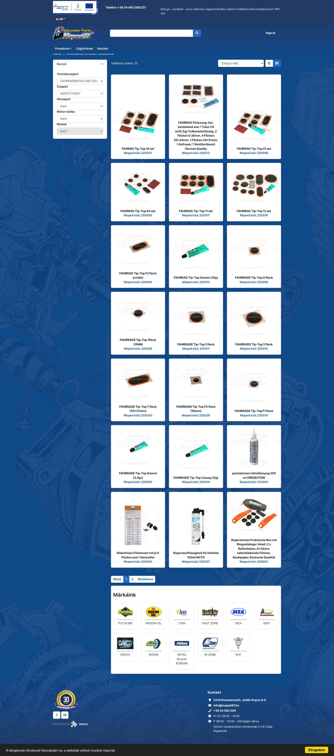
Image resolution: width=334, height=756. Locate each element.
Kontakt (102, 48)
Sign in (270, 33)
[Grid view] (277, 63)
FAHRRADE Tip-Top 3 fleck (254, 344)
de (61, 19)
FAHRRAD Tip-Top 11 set (196, 211)
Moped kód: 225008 (254, 282)
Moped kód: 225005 (138, 215)
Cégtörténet (84, 48)
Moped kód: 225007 (138, 153)
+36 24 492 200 (224, 710)
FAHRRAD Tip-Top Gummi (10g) (196, 277)
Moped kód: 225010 (254, 415)
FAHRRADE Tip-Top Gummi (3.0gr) (138, 475)
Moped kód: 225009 (138, 282)
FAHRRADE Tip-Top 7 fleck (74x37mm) (138, 409)
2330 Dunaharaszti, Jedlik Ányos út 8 (239, 700)
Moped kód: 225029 (138, 348)
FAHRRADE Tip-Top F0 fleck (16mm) (196, 409)
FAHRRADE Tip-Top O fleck (254, 277)
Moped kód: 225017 (196, 215)
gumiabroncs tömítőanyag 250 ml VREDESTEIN (254, 475)
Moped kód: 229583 (254, 561)
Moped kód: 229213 (196, 153)
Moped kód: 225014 (196, 482)
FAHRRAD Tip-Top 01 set (254, 149)
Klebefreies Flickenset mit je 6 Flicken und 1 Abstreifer (138, 555)
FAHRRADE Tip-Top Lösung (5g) (195, 477)
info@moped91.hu (226, 705)
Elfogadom (316, 750)
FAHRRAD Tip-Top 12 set (254, 211)
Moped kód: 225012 (254, 348)
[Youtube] (64, 715)
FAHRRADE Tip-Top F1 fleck (254, 411)
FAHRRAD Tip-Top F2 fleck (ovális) (138, 275)
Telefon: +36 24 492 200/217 (125, 7)
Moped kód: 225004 (138, 482)
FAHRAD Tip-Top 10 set (138, 149)
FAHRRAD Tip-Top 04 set (137, 211)
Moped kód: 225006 (254, 153)
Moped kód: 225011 (196, 348)
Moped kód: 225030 (138, 415)
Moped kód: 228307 (196, 561)
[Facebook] (56, 715)
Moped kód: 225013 (196, 282)
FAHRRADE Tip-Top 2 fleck (196, 344)
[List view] (269, 63)
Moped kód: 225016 (254, 215)
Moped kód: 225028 (196, 415)
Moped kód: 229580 (138, 561)
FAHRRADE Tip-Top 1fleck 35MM (138, 342)
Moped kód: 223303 (254, 482)
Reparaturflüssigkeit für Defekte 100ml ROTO (196, 555)
